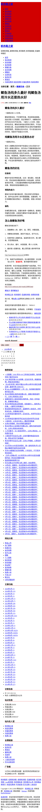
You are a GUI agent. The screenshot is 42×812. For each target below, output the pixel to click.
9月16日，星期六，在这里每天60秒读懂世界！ (21, 517)
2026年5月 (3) (9, 589)
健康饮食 (8, 19)
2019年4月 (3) (9, 652)
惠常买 (7, 31)
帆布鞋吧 (17, 295)
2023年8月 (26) (10, 606)
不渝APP (8, 575)
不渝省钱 (8, 33)
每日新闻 (8, 11)
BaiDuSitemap (5, 793)
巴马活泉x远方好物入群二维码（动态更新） (21, 463)
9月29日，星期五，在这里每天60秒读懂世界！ (21, 485)
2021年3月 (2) (9, 618)
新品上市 (8, 543)
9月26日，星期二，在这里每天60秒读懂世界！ (21, 492)
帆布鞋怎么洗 (28, 782)
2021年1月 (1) (9, 623)
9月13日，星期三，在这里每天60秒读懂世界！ (21, 524)
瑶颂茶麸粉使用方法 (12, 460)
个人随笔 (8, 558)
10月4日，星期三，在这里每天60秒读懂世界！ (21, 475)
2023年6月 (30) (10, 611)
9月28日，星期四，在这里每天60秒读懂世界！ (21, 487)
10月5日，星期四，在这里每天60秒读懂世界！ (21, 472)
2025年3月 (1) (9, 596)
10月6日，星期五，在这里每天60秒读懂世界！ (21, 470)
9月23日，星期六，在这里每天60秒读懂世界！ (21, 499)
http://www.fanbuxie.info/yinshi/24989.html (19, 286)
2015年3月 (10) (10, 670)
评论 (30, 102)
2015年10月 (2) (10, 667)
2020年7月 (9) (9, 638)
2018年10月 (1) (10, 655)
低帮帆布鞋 (12, 780)
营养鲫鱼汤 (15, 290)
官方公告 (8, 553)
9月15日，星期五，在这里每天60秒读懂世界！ (21, 519)
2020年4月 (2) (9, 643)
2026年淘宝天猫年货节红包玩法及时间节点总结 (22, 419)
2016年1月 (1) (9, 662)
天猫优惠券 (9, 41)
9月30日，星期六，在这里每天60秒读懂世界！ (21, 482)
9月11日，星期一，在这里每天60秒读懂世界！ (21, 529)
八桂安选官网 (10, 760)
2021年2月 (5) (9, 621)
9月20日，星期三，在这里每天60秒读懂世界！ (21, 507)
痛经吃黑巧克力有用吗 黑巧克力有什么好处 (24, 327)
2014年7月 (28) (10, 672)
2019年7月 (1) (9, 648)
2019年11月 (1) (10, 645)
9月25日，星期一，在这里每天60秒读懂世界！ (21, 495)
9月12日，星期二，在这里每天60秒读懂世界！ (21, 526)
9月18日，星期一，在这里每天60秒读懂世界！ (21, 512)
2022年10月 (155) (11, 616)
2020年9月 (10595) (11, 633)
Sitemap (24, 791)
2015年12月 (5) (10, 665)
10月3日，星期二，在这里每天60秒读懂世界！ (21, 477)
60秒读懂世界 (10, 580)
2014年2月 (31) (10, 682)
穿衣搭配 (8, 14)
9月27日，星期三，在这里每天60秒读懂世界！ (21, 490)
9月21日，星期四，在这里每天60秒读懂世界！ (21, 504)
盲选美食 (8, 16)
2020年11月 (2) (10, 628)
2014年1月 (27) (10, 684)
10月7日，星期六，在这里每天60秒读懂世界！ (21, 468)
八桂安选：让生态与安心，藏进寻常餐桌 (19, 421)
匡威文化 (8, 548)
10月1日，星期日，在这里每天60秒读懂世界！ (21, 480)
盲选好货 (8, 29)
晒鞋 (6, 555)
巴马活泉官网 (10, 762)
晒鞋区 (7, 24)
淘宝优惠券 (9, 38)
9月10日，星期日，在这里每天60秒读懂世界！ (21, 531)
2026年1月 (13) (10, 591)
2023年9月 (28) (10, 603)
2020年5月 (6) (9, 640)
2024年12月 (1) (10, 599)
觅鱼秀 (7, 755)
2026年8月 (8, 349)
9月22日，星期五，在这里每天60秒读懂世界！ (21, 502)
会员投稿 (8, 21)
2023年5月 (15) (10, 613)
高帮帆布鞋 (35, 295)
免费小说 (16, 299)
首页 (6, 9)
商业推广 (8, 565)
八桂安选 (33, 784)
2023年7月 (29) (10, 608)
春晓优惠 (37, 313)
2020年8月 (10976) (11, 635)
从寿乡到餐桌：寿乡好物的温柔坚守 (18, 423)
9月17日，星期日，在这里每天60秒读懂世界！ (21, 514)
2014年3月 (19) (10, 679)
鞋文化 (7, 577)
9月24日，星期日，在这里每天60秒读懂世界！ (21, 497)
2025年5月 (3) (9, 594)
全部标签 (8, 26)
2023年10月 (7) (10, 601)
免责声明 (4, 797)
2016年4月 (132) (10, 660)
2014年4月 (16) (10, 677)
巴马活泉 (26, 784)
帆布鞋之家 (7, 4)
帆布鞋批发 (18, 782)
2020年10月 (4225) (11, 630)
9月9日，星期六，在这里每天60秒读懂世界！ (21, 534)
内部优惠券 (9, 36)
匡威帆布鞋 (26, 295)
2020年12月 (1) (10, 625)
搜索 (21, 345)
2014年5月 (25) (10, 675)
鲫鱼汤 (7, 290)
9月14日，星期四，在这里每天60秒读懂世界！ (21, 522)
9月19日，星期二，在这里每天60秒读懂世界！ (21, 509)
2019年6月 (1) (9, 650)
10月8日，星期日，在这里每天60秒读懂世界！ (21, 465)
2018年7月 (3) (9, 657)
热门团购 (8, 545)
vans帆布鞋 (9, 782)
